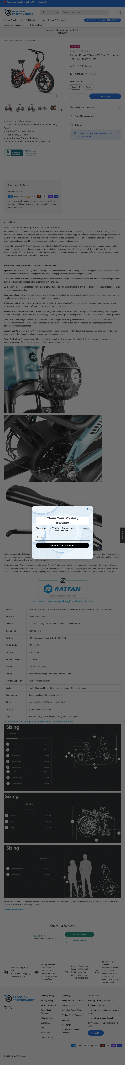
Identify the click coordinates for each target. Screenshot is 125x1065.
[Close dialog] (89, 509)
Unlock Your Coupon (62, 545)
